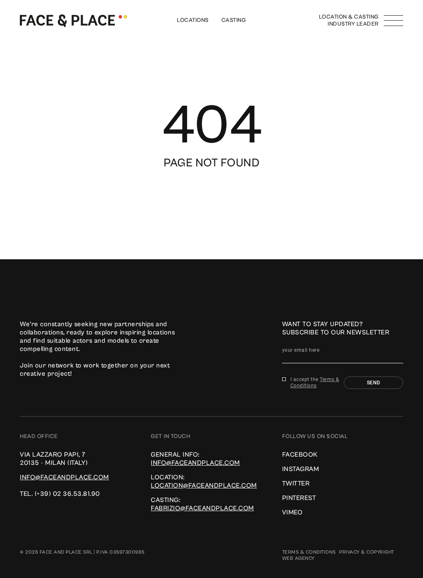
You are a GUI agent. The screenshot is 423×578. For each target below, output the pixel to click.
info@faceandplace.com (64, 477)
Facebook (300, 454)
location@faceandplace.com (204, 485)
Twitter (296, 483)
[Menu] (393, 20)
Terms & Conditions (314, 382)
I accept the (314, 382)
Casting (233, 20)
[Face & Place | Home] (73, 20)
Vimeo (292, 512)
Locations (193, 20)
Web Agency (298, 558)
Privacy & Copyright (366, 552)
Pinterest (299, 498)
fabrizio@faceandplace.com (202, 508)
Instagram (300, 469)
